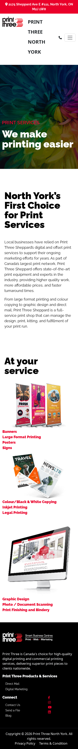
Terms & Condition (53, 743)
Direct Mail (12, 683)
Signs (7, 448)
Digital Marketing (16, 689)
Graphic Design (15, 599)
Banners (9, 431)
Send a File (12, 710)
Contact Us (12, 705)
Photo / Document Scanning (27, 604)
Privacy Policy (25, 743)
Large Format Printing (21, 437)
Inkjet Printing (14, 507)
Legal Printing (14, 512)
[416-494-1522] (60, 37)
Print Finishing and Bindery (25, 610)
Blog (8, 715)
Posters (9, 442)
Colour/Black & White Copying (29, 502)
